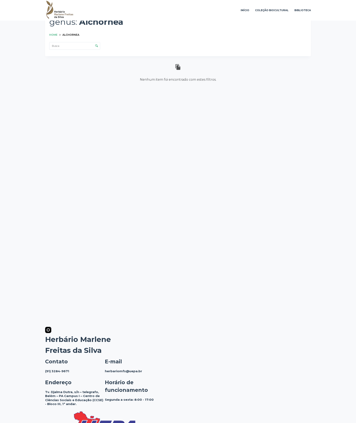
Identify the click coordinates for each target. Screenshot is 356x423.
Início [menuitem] (245, 10)
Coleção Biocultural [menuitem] (272, 10)
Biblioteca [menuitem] (302, 10)
